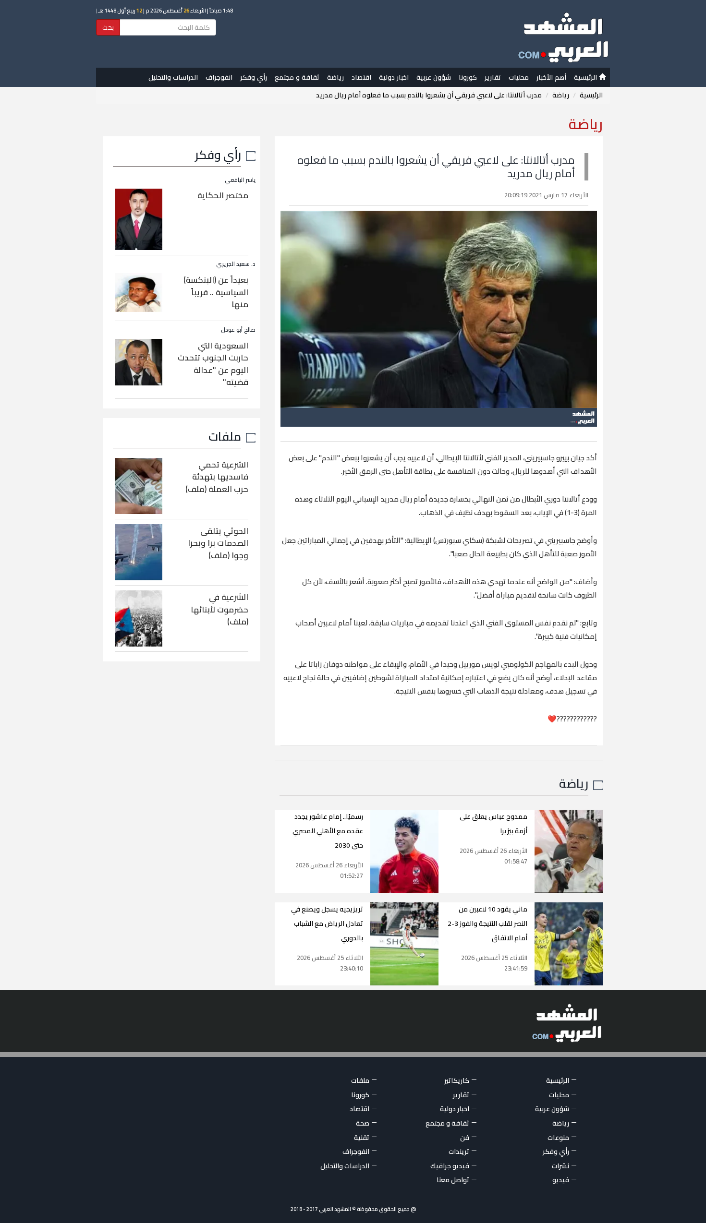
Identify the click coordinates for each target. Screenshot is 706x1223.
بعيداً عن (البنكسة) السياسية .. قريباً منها (215, 292)
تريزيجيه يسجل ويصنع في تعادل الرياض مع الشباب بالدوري (327, 923)
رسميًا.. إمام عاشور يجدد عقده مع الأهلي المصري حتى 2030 (327, 830)
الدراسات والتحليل (173, 77)
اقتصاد (361, 77)
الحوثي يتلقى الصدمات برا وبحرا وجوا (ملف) (218, 543)
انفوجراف (219, 77)
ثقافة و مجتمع (297, 77)
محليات (519, 77)
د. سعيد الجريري (236, 263)
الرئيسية (586, 77)
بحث (108, 27)
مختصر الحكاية (222, 195)
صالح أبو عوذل (238, 329)
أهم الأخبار (551, 77)
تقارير (493, 77)
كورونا (468, 77)
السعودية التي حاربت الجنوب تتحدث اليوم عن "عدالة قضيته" (213, 364)
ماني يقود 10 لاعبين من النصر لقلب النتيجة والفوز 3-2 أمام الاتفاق (487, 923)
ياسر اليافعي (240, 179)
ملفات (224, 436)
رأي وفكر (253, 77)
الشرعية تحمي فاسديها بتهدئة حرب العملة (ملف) (216, 477)
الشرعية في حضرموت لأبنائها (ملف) (219, 609)
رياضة (335, 77)
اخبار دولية (394, 77)
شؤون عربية (433, 77)
